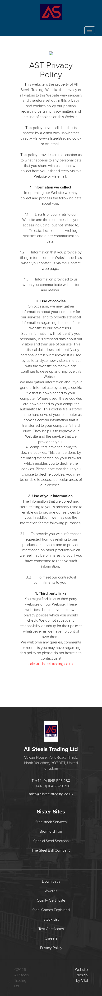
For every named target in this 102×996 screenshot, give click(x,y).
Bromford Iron (51, 831)
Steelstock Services (51, 822)
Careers (51, 938)
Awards (51, 891)
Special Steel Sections (51, 841)
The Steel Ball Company (51, 850)
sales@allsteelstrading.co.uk (50, 663)
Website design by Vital (81, 975)
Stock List (51, 919)
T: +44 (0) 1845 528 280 (51, 780)
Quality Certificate (51, 900)
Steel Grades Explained (51, 910)
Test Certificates (51, 929)
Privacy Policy (51, 948)
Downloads (51, 881)
